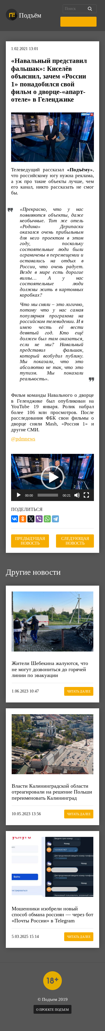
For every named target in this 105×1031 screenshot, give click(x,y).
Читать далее (79, 691)
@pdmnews (23, 439)
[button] (52, 477)
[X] (30, 518)
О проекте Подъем (52, 1009)
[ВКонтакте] (14, 518)
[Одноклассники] (22, 518)
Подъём (30, 15)
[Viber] (39, 518)
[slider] (48, 495)
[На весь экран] (86, 495)
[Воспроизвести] (19, 495)
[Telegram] (55, 518)
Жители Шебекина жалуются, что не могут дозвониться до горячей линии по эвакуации (50, 669)
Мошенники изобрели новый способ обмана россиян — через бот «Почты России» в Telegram (52, 915)
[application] (52, 477)
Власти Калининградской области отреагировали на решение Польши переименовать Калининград (52, 792)
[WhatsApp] (47, 518)
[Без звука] (77, 495)
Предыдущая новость (30, 541)
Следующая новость (75, 541)
